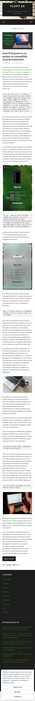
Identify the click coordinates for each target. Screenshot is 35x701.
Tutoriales (5, 612)
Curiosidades (6, 579)
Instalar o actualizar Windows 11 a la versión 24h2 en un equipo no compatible (17, 642)
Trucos (4, 608)
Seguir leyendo (9, 559)
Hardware (5, 583)
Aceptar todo (17, 687)
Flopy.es (17, 6)
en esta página (12, 521)
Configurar (17, 696)
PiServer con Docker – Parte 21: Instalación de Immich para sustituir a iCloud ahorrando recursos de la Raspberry (17, 635)
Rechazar (17, 692)
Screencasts (6, 604)
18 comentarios (17, 63)
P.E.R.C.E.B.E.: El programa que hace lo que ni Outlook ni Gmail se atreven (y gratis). (17, 628)
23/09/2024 (6, 63)
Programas (6, 596)
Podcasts (5, 592)
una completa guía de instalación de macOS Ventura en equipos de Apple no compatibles (17, 72)
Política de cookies (8, 682)
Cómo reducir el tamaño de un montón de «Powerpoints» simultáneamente (16, 661)
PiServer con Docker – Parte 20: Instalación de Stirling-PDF (16, 655)
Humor (4, 588)
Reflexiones (6, 600)
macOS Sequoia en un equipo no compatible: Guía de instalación (15, 56)
